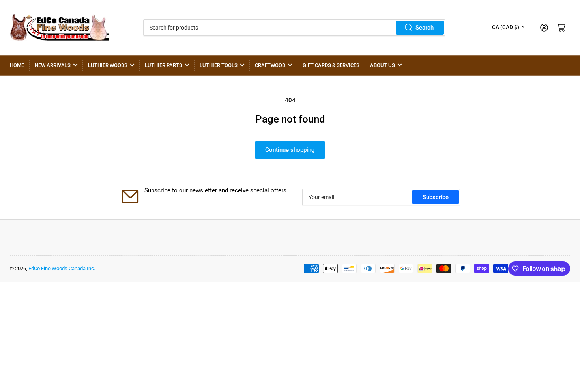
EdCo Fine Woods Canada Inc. (61, 268)
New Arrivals (53, 65)
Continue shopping (290, 149)
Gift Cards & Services (331, 65)
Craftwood (270, 65)
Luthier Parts (163, 65)
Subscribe (436, 197)
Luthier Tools (219, 65)
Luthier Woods (107, 65)
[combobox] (294, 27)
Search (424, 27)
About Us (382, 65)
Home (17, 65)
